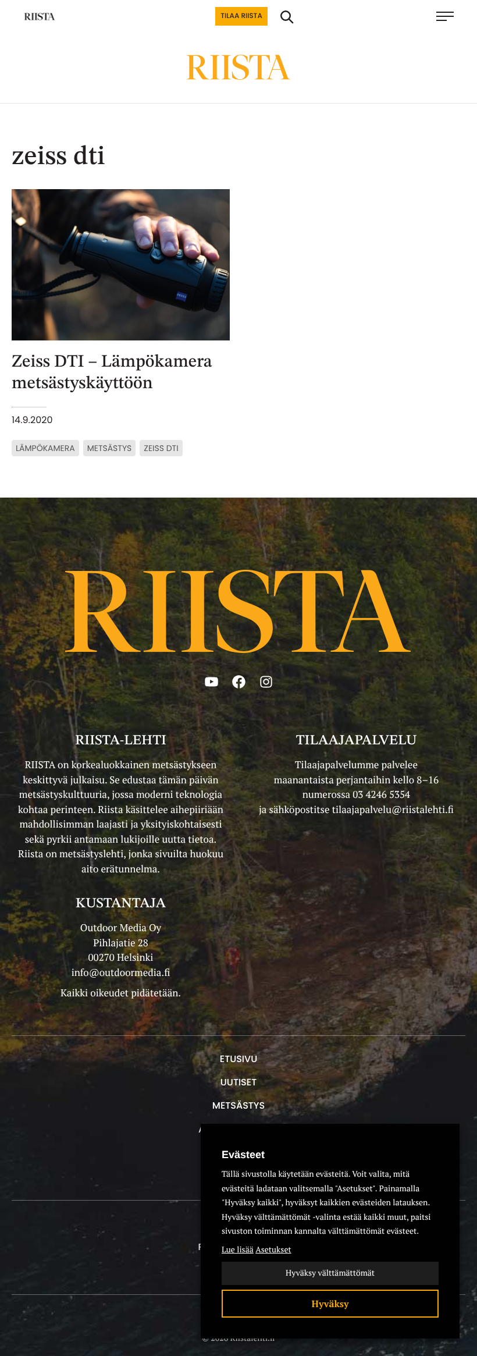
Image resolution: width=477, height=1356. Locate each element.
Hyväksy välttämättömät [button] (330, 1273)
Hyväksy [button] (330, 1303)
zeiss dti (161, 448)
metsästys (109, 448)
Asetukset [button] (273, 1249)
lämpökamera (45, 448)
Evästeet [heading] (243, 1154)
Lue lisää (238, 1249)
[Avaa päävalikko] (450, 16)
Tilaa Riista (241, 16)
